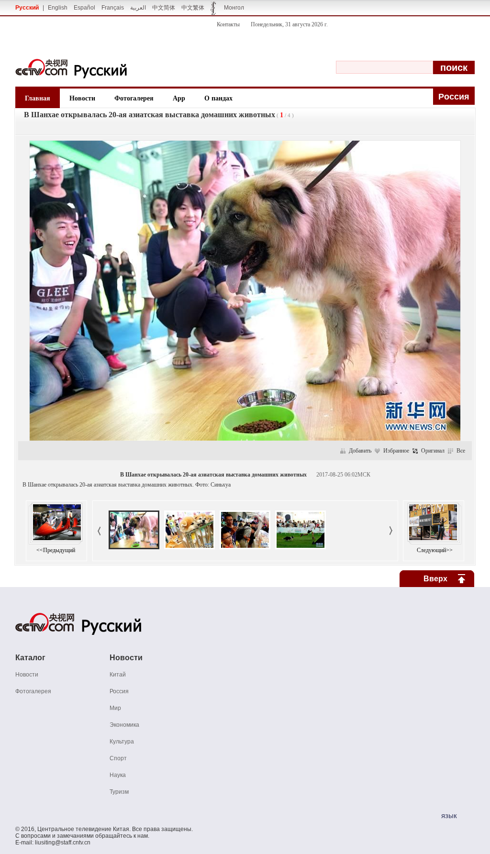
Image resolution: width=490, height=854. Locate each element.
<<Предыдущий (55, 550)
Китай (118, 674)
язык (449, 815)
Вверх (435, 579)
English (57, 7)
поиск (454, 67)
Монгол (234, 7)
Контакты (228, 24)
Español (84, 7)
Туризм (119, 791)
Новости (82, 98)
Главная (37, 98)
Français (112, 7)
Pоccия (453, 96)
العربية (138, 7)
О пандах (218, 98)
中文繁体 (192, 7)
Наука (118, 775)
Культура (122, 741)
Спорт (118, 758)
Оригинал (433, 450)
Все (461, 450)
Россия (119, 691)
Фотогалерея (134, 98)
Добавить (360, 450)
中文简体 (163, 7)
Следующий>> (435, 550)
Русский (27, 7)
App (179, 98)
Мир (115, 708)
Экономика (124, 724)
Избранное (396, 450)
